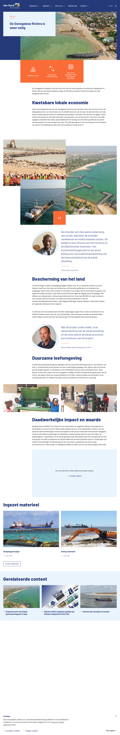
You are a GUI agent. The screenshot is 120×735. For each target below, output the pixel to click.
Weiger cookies (32, 731)
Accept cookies (75, 476)
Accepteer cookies (13, 731)
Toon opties (110, 730)
